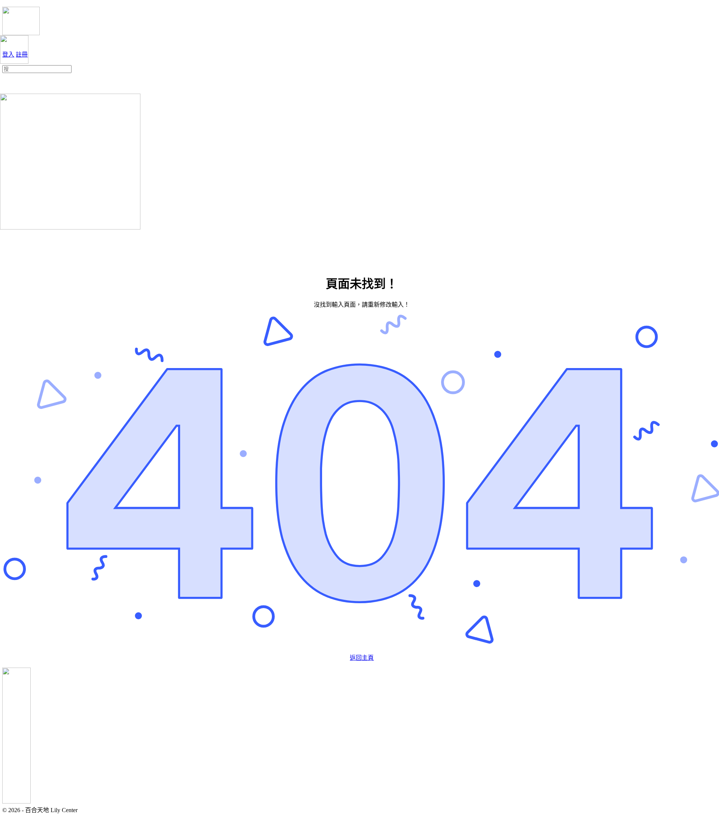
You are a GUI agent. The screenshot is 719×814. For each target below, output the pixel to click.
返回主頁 (362, 657)
